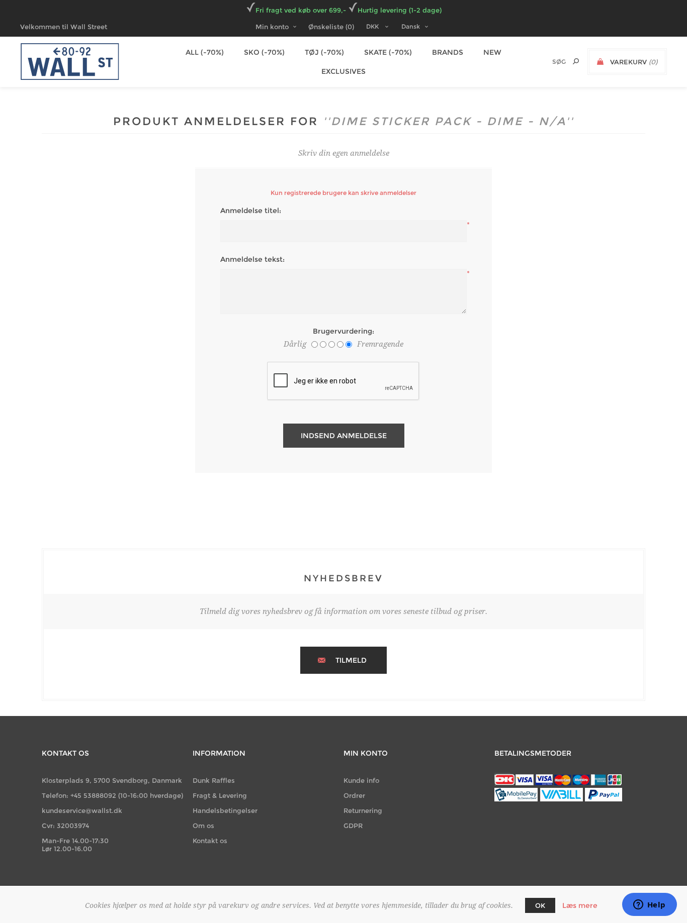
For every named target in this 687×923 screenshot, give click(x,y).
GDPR (353, 826)
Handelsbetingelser (225, 810)
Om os (203, 826)
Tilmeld (351, 660)
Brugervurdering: (343, 331)
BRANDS (447, 52)
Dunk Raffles (214, 780)
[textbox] (542, 61)
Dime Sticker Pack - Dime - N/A (448, 121)
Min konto (272, 27)
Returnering (362, 810)
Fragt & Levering (220, 795)
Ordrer (354, 795)
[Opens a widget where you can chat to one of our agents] (649, 905)
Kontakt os (210, 841)
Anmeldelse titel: (250, 210)
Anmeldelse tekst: (252, 259)
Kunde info (361, 780)
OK (540, 905)
